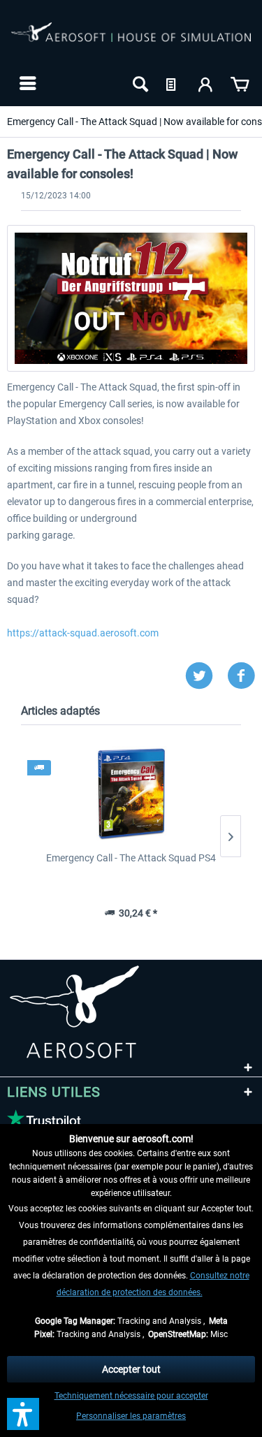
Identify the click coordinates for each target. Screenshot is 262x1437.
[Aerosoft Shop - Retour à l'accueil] (131, 40)
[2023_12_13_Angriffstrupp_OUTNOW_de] (131, 298)
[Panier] (240, 83)
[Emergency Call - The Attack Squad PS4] (131, 795)
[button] (23, 1414)
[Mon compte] (206, 83)
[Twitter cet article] (206, 676)
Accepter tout (131, 1369)
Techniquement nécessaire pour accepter (131, 1396)
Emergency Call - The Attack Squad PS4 (131, 857)
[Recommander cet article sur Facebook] (241, 676)
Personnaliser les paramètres (131, 1416)
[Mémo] (173, 83)
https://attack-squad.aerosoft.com (83, 633)
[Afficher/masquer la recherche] (139, 83)
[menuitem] (26, 83)
